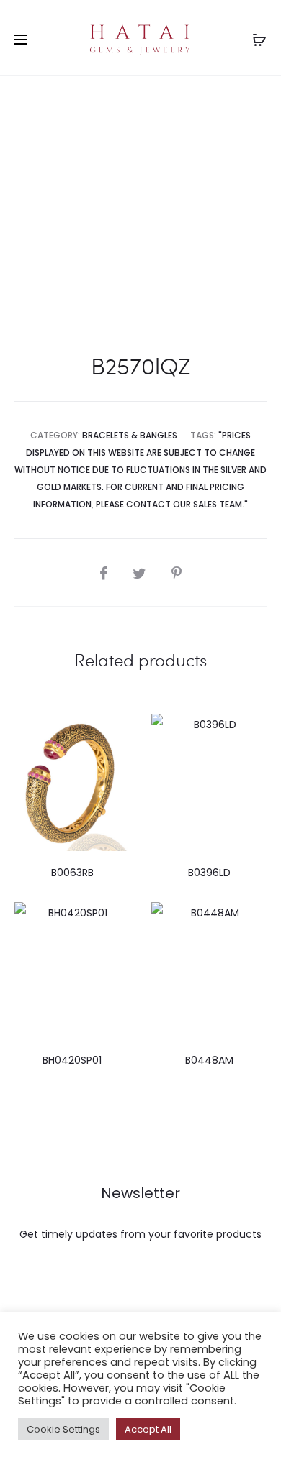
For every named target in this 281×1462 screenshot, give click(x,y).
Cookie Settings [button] (63, 1429)
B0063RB (72, 872)
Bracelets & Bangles (129, 435)
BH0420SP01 (72, 1060)
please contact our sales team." (172, 504)
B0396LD (209, 872)
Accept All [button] (148, 1429)
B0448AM (209, 1060)
